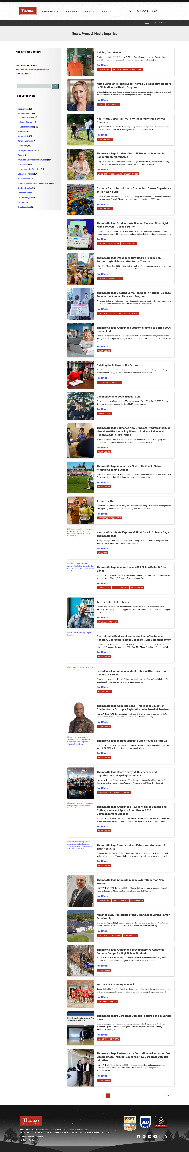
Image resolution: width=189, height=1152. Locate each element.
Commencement (25, 141)
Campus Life (23, 136)
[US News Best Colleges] (130, 1124)
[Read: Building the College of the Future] (80, 374)
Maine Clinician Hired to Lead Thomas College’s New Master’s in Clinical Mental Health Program (134, 85)
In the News (23, 164)
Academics (23, 109)
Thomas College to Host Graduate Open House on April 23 (132, 740)
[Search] (55, 86)
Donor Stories (26, 122)
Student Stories (25, 188)
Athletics (22, 131)
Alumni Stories (26, 117)
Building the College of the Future (117, 365)
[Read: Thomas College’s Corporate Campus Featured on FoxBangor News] (80, 1028)
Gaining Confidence (109, 52)
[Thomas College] (30, 11)
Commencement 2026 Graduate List (119, 396)
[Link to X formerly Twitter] (166, 1136)
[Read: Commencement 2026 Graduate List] (80, 406)
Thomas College (25, 192)
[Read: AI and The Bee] (80, 510)
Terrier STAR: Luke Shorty (114, 602)
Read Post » (102, 65)
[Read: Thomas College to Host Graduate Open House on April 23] (80, 740)
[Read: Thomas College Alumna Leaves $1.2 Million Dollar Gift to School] (80, 567)
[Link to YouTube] (155, 1136)
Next (170, 1095)
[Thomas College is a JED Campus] (145, 1122)
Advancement (24, 113)
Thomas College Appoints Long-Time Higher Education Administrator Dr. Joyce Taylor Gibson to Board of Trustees (134, 707)
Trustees (21, 202)
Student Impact (27, 126)
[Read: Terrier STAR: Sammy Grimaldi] (80, 994)
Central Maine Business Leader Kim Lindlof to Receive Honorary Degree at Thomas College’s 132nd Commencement (134, 637)
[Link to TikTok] (160, 1136)
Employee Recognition (28, 150)
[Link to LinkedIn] (149, 1136)
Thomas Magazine (26, 197)
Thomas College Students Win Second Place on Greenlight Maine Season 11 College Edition (132, 224)
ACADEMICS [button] (71, 11)
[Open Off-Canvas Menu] (165, 11)
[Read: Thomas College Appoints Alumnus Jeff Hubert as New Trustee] (80, 891)
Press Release (24, 178)
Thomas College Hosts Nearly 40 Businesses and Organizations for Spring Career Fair (127, 773)
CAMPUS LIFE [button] (89, 11)
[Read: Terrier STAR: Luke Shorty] (80, 613)
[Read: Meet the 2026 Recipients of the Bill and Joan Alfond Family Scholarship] (80, 926)
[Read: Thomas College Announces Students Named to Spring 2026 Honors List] (80, 340)
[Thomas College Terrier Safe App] (161, 1122)
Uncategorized (24, 207)
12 (123, 1095)
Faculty (21, 155)
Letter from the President (29, 169)
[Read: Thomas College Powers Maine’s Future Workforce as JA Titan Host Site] (80, 845)
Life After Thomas (26, 173)
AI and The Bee (106, 501)
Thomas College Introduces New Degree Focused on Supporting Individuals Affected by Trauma (129, 259)
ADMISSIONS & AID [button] (50, 11)
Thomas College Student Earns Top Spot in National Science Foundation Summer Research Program (134, 294)
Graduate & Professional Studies (32, 159)
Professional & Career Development (34, 183)
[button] (142, 11)
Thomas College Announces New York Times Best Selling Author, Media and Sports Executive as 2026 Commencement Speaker (132, 810)
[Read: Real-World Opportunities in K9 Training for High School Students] (80, 130)
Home (147, 23)
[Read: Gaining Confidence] (80, 62)
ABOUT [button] (105, 11)
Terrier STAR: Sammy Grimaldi (117, 984)
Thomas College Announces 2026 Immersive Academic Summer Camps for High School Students (130, 951)
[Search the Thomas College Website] (130, 11)
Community (23, 145)
